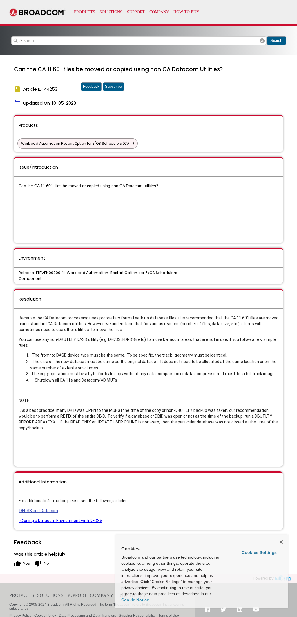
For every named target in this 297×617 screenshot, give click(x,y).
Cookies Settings (259, 552)
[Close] (281, 542)
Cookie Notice (135, 600)
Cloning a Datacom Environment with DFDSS (60, 520)
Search (276, 40)
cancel (262, 41)
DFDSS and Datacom (38, 510)
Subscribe (113, 86)
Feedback (91, 86)
